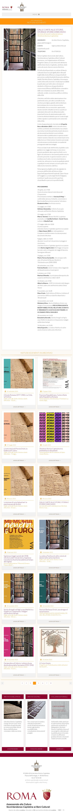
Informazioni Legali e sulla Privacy (36, 782)
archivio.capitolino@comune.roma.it (36, 780)
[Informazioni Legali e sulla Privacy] (63, 810)
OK (60, 810)
